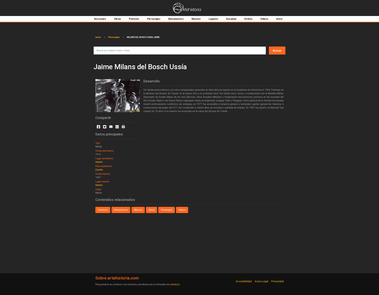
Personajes (113, 37)
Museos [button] (138, 209)
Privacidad (277, 281)
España (99, 169)
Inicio (98, 37)
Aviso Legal (261, 281)
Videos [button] (182, 209)
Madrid (98, 162)
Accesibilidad (244, 281)
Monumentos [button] (121, 209)
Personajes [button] (166, 209)
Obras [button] (151, 209)
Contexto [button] (103, 209)
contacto (175, 284)
